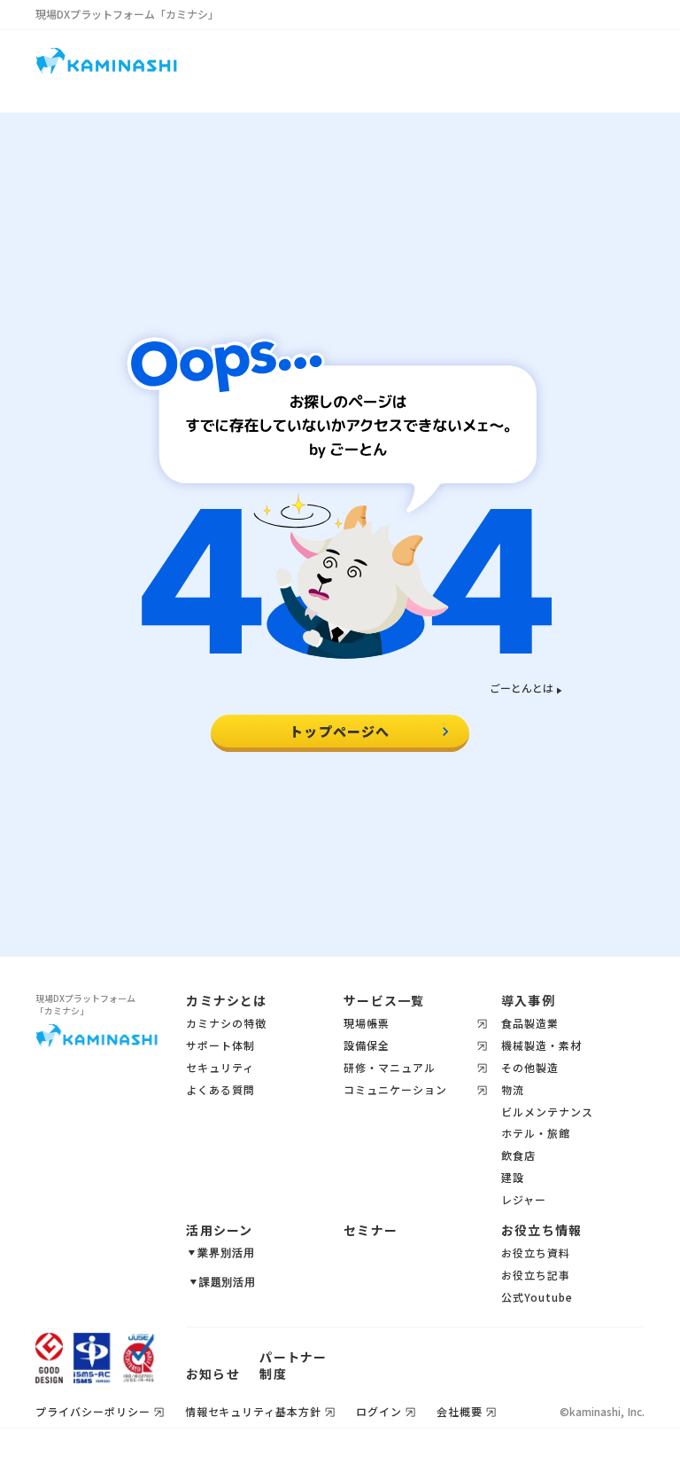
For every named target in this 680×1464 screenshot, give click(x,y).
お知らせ (212, 1374)
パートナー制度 (293, 1366)
